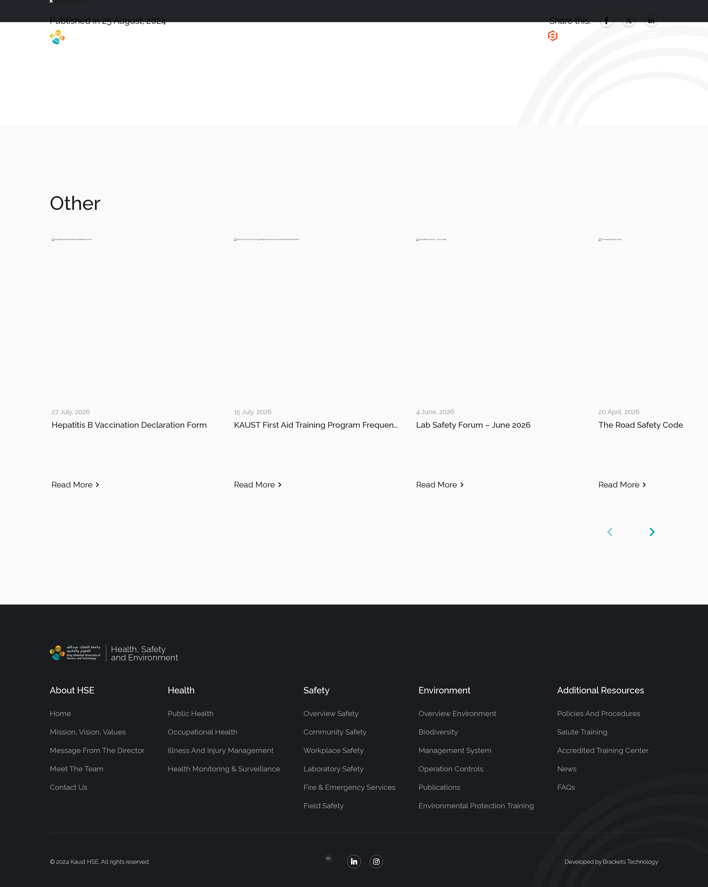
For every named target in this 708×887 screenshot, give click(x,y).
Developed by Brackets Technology (611, 861)
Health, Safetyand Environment (143, 37)
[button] (652, 532)
